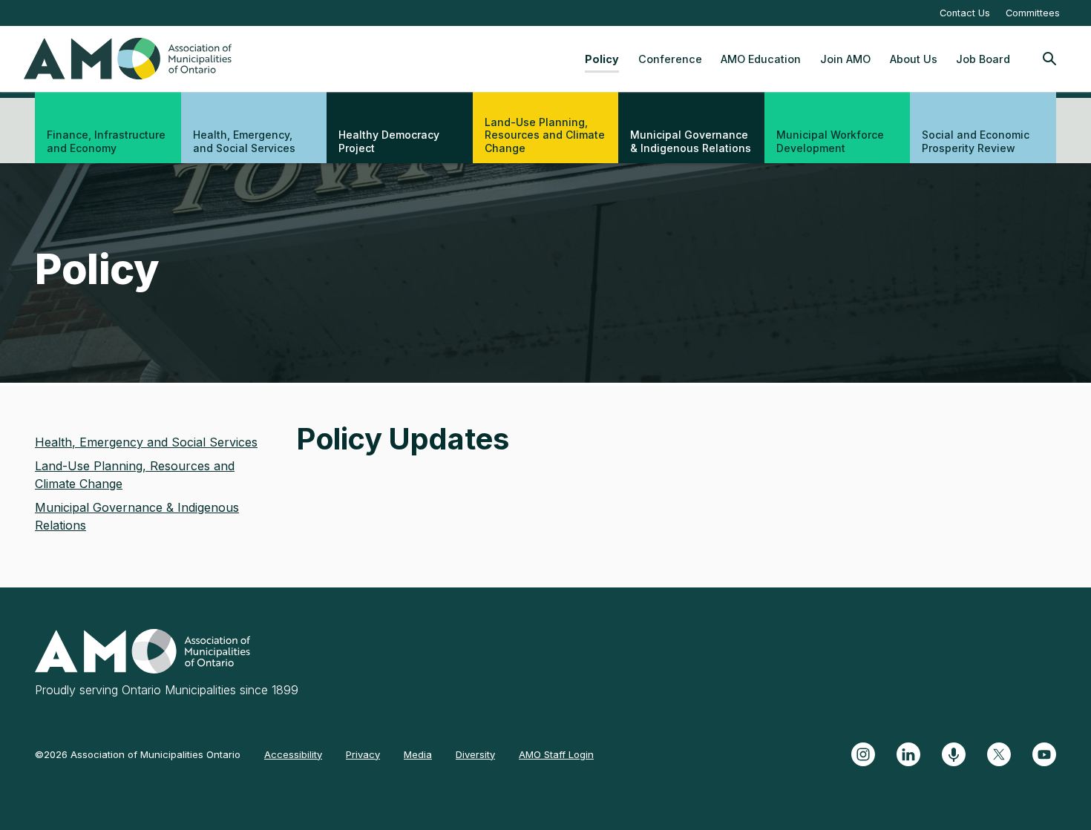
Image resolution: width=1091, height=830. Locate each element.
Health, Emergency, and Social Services (244, 141)
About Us (913, 59)
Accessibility (293, 754)
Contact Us (965, 13)
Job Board (983, 59)
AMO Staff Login (556, 754)
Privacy (363, 754)
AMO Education (761, 59)
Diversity (475, 754)
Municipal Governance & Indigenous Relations (690, 141)
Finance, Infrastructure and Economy (106, 141)
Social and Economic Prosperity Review (975, 141)
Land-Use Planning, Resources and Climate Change (545, 135)
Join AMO (845, 59)
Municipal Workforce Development (830, 141)
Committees (1033, 13)
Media (418, 754)
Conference (670, 59)
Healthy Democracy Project (388, 141)
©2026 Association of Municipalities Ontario (137, 754)
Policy (602, 59)
